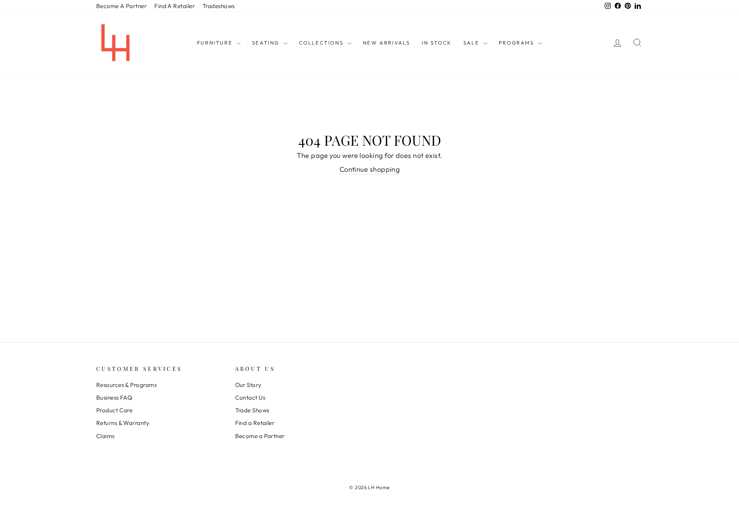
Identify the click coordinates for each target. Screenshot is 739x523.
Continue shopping (369, 169)
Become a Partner (260, 436)
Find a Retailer (255, 423)
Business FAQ (114, 397)
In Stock (437, 43)
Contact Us (250, 397)
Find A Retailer (174, 6)
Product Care (114, 410)
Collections (322, 43)
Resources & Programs (126, 385)
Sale (472, 43)
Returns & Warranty (122, 423)
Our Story (248, 385)
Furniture (216, 43)
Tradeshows (218, 6)
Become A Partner (121, 6)
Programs (517, 43)
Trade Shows (252, 410)
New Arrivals (386, 43)
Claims (105, 436)
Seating (267, 43)
